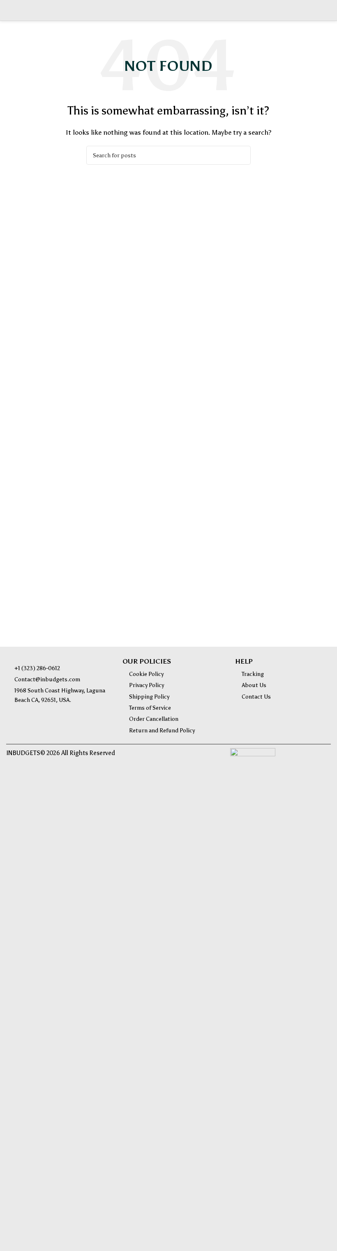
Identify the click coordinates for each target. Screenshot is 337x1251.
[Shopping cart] (327, 10)
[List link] (58, 668)
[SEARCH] (241, 155)
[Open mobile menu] (9, 10)
